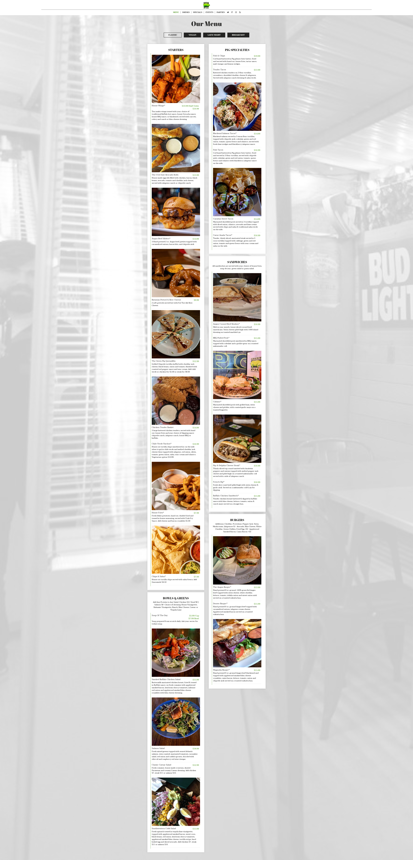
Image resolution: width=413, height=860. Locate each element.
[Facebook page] (232, 12)
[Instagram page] (236, 12)
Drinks (186, 12)
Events (209, 12)
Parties (221, 12)
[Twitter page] (228, 12)
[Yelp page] (240, 12)
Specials (197, 12)
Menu (176, 12)
